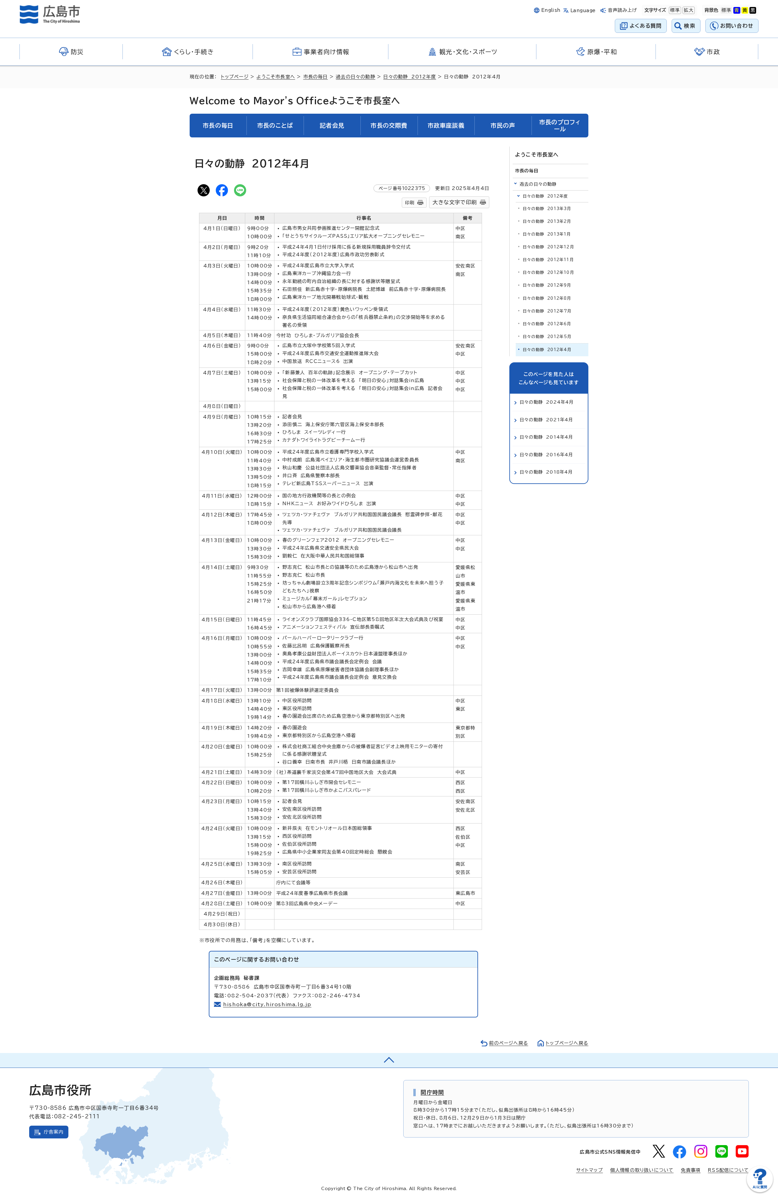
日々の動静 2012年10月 (548, 272)
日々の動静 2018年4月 (546, 472)
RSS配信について (728, 1170)
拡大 (688, 10)
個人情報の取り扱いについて (642, 1170)
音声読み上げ (622, 10)
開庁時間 (432, 1092)
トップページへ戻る (567, 1043)
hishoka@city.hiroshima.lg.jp (267, 1004)
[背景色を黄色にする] (745, 10)
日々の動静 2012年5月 (547, 337)
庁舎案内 (54, 1132)
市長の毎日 (315, 76)
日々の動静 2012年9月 (547, 285)
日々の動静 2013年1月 (547, 234)
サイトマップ (589, 1170)
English (551, 10)
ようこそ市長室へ (275, 76)
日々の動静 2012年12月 (548, 247)
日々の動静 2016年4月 (546, 454)
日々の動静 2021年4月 (546, 419)
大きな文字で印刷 (454, 202)
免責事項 (691, 1170)
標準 (674, 10)
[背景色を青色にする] (736, 10)
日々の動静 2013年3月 (547, 209)
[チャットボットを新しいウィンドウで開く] (760, 1191)
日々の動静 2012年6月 (547, 324)
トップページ (235, 76)
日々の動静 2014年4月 (546, 437)
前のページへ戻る (508, 1043)
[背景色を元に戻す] (726, 10)
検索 (689, 25)
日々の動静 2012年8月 (547, 298)
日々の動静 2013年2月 (547, 221)
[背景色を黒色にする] (752, 10)
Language (583, 10)
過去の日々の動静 (355, 76)
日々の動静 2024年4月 (547, 402)
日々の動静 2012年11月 (548, 260)
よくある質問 (646, 25)
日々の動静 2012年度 (409, 76)
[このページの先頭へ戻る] (389, 1060)
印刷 (409, 202)
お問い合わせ (736, 25)
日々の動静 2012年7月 (547, 311)
